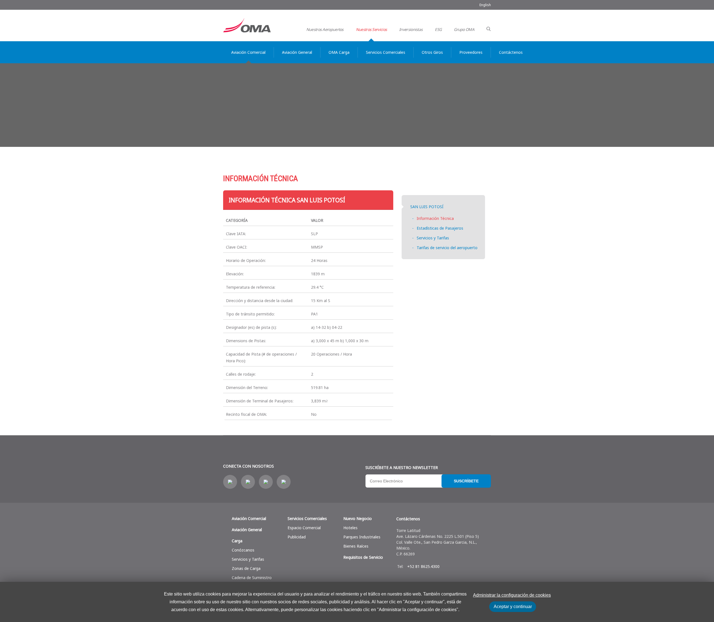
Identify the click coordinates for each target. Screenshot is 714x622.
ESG (438, 29)
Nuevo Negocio (357, 518)
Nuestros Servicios (371, 29)
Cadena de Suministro (252, 577)
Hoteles (350, 527)
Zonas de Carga (246, 568)
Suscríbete (466, 481)
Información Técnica (435, 218)
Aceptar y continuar (513, 606)
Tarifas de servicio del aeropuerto (447, 247)
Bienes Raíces (355, 546)
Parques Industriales (361, 537)
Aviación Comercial (249, 518)
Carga (237, 540)
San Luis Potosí (426, 206)
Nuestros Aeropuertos (325, 29)
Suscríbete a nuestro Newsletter (401, 467)
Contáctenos (408, 518)
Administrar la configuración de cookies (512, 595)
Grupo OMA (464, 29)
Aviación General (247, 529)
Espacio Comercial (304, 527)
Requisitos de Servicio (363, 557)
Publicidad (297, 537)
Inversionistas (411, 29)
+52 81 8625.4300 (423, 566)
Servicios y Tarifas (433, 237)
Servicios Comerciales (307, 518)
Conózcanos (243, 550)
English (485, 5)
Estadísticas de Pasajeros (440, 228)
